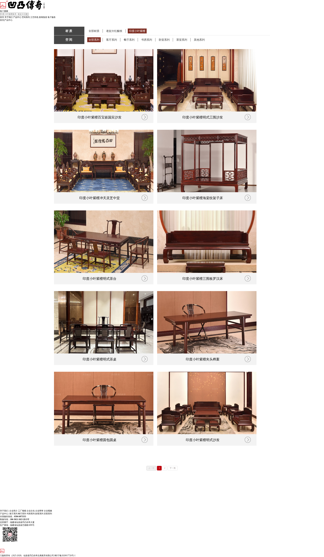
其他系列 (199, 39)
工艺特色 (34, 17)
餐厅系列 (129, 39)
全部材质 (94, 31)
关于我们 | (4, 511)
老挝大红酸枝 (114, 31)
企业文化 (31, 511)
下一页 (173, 468)
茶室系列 (181, 39)
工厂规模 (22, 511)
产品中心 (17, 17)
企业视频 (48, 511)
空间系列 (26, 17)
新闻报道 (43, 17)
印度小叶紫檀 (137, 31)
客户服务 (52, 17)
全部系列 (94, 39)
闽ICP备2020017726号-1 (64, 555)
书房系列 (146, 39)
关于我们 (9, 17)
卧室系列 (164, 39)
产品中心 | (4, 513)
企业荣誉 (39, 511)
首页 (2, 17)
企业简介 (13, 511)
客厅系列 (111, 39)
